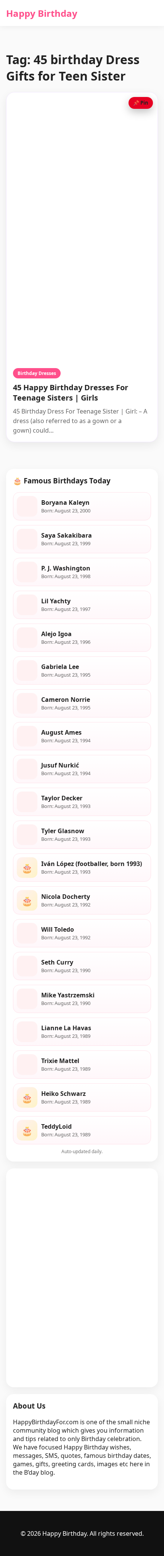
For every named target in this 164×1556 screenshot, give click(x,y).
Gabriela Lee (60, 667)
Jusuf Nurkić (60, 765)
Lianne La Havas (66, 1028)
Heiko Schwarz (63, 1093)
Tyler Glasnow (62, 831)
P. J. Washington (65, 568)
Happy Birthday (41, 13)
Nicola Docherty (65, 896)
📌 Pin (140, 102)
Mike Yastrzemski (68, 995)
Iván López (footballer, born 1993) (91, 864)
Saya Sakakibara (66, 535)
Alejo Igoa (56, 634)
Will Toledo (57, 929)
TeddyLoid (56, 1126)
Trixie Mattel (60, 1061)
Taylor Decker (61, 798)
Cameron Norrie (65, 699)
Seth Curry (57, 962)
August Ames (61, 732)
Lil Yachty (56, 601)
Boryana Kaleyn (65, 502)
